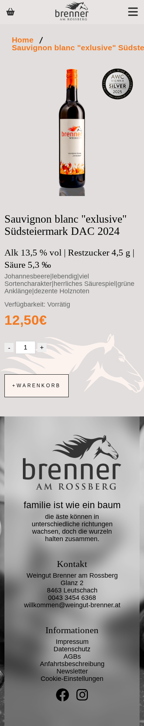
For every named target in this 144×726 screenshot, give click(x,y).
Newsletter (72, 671)
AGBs (72, 656)
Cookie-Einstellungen (72, 678)
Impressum (72, 641)
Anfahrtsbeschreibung (72, 664)
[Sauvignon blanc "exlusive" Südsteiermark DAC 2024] (72, 132)
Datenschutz (72, 649)
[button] (125, 12)
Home (23, 40)
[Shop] (10, 12)
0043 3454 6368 (72, 597)
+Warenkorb (36, 385)
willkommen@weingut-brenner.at (72, 605)
